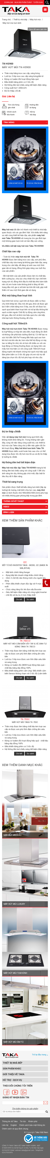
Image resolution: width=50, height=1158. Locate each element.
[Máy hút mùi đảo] (25, 804)
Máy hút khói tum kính (25, 448)
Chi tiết (19, 599)
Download (8, 2)
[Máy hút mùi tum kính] (25, 941)
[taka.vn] (10, 1055)
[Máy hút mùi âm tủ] (25, 1010)
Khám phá (32, 1121)
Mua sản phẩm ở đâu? (23, 2)
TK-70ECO (25, 640)
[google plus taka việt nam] (24, 1092)
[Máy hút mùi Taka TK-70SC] (25, 701)
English (14, 1125)
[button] (38, 29)
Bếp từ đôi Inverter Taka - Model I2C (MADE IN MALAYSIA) (25, 566)
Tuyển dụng (38, 2)
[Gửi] (45, 1102)
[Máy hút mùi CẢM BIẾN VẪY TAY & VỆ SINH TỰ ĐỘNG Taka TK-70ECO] (25, 622)
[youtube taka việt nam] (15, 1092)
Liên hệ (5, 1125)
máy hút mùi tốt (22, 257)
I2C (25, 562)
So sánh (30, 599)
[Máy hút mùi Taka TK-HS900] (16, 11)
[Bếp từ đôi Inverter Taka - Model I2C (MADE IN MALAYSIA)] (25, 544)
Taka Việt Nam (41, 1132)
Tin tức (23, 1121)
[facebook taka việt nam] (6, 1092)
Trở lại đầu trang (39, 1054)
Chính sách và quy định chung (15, 1129)
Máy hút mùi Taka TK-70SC (25, 722)
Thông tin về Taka (9, 1121)
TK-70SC (25, 719)
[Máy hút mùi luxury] (25, 872)
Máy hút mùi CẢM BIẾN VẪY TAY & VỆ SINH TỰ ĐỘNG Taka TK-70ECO (25, 645)
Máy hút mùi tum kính (12, 329)
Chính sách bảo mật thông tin (32, 1125)
